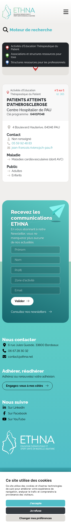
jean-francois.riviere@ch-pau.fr (32, 147)
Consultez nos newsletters (29, 312)
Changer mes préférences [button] (35, 518)
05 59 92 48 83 (22, 143)
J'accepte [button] (36, 503)
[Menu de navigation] (66, 11)
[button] (35, 67)
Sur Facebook (17, 413)
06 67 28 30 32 (18, 351)
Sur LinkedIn (16, 407)
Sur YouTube (16, 419)
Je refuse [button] (35, 510)
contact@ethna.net (20, 356)
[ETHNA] (35, 442)
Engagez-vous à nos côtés (25, 386)
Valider (20, 301)
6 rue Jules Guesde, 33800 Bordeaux (33, 345)
